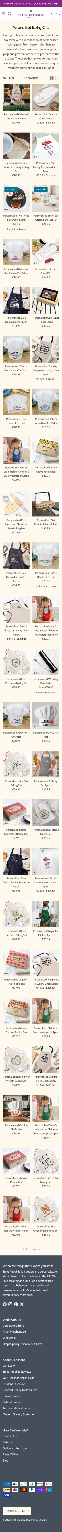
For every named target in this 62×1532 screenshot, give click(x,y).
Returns (7, 1442)
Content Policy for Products (20, 1390)
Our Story (9, 1365)
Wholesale (9, 1337)
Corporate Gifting (13, 1325)
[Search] (11, 13)
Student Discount (14, 1384)
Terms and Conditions (16, 1408)
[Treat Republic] (31, 13)
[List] (57, 78)
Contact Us (10, 1436)
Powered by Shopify (36, 1519)
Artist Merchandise (14, 1331)
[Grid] (52, 78)
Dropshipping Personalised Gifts (22, 1344)
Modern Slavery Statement (20, 1414)
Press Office (10, 1454)
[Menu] (4, 13)
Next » (36, 1249)
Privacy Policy (11, 1396)
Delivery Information (16, 1448)
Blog (5, 1460)
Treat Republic (18, 1519)
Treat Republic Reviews (17, 1371)
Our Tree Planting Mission (19, 1377)
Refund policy (11, 1402)
